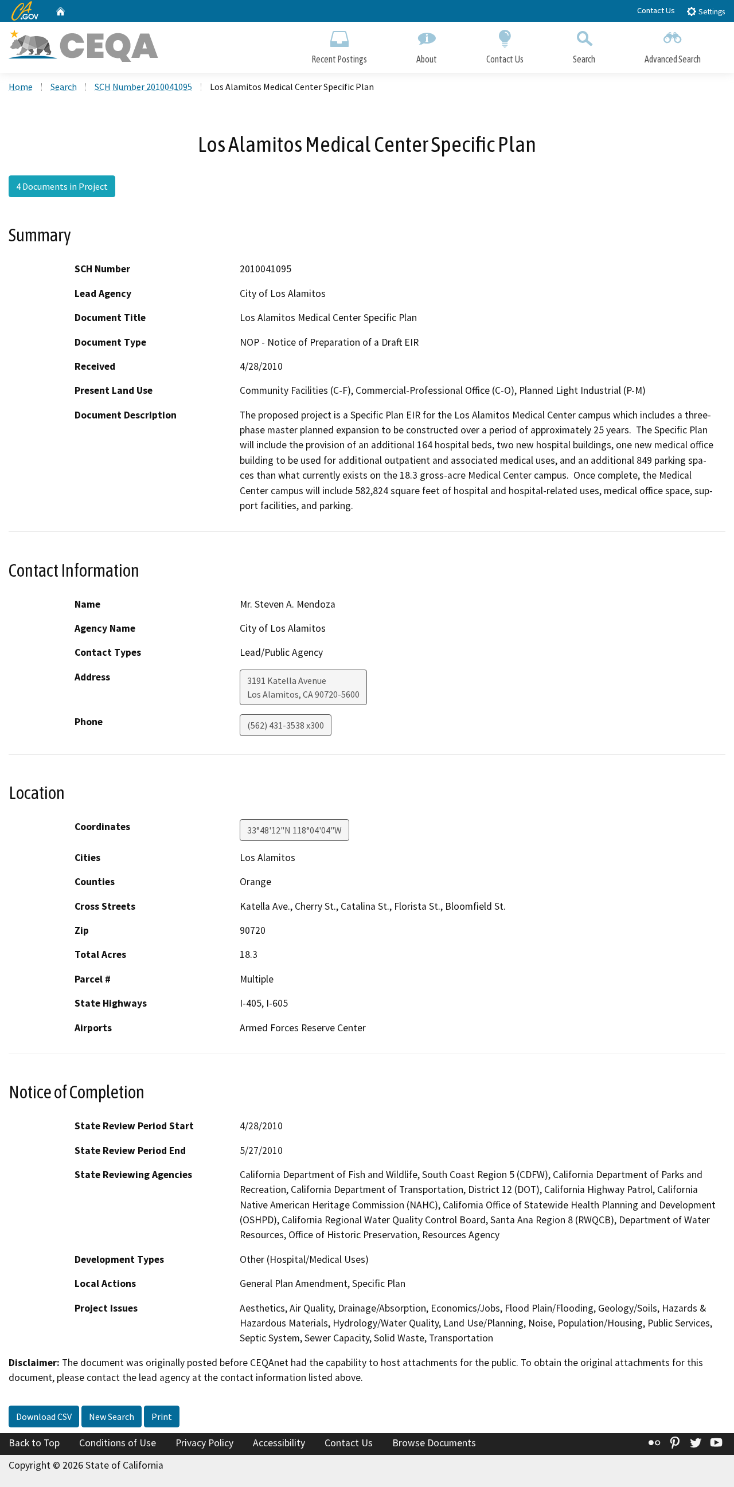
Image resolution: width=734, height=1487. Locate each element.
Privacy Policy (204, 1443)
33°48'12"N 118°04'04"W (294, 830)
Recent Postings (339, 59)
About (426, 59)
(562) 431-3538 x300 (285, 725)
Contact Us (656, 10)
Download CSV (44, 1416)
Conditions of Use (117, 1443)
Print (161, 1416)
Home (21, 86)
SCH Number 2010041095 (143, 86)
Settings (711, 12)
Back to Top (34, 1443)
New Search (111, 1416)
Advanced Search (673, 59)
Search (584, 59)
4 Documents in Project (62, 186)
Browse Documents (434, 1443)
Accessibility (279, 1443)
